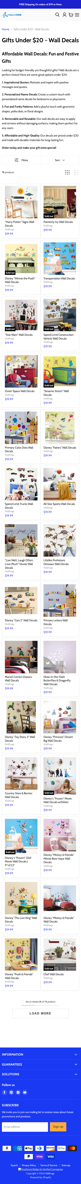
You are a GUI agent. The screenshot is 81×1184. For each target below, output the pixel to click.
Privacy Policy (29, 1165)
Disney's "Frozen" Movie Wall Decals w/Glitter (58, 800)
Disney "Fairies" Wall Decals (60, 447)
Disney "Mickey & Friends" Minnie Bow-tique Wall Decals (59, 858)
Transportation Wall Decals (59, 278)
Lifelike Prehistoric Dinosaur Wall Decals (56, 562)
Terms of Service (48, 1165)
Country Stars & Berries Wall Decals (18, 795)
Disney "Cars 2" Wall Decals (21, 620)
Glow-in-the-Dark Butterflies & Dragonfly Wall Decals (57, 680)
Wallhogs (9, 229)
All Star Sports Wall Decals (59, 504)
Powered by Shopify (40, 1177)
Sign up (58, 1126)
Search (14, 1165)
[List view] (76, 172)
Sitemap (66, 1165)
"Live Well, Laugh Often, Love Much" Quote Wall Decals (19, 564)
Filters (24, 160)
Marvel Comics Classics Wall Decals (18, 678)
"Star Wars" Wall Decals (19, 334)
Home (5, 29)
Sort (57, 160)
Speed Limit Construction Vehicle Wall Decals (58, 336)
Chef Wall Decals (54, 974)
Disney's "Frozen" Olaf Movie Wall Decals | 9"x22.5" (18, 861)
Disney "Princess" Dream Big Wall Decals (58, 738)
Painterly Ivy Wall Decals (58, 222)
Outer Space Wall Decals (19, 391)
